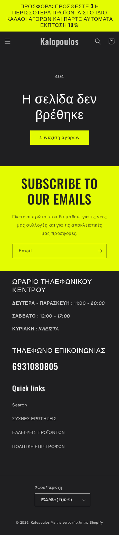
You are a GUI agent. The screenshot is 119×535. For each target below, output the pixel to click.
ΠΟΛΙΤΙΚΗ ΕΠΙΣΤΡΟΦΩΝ (38, 446)
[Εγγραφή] (99, 251)
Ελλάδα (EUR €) (56, 500)
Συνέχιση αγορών (59, 137)
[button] (7, 41)
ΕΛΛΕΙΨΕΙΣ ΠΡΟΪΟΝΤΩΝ (38, 432)
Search (19, 405)
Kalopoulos (40, 523)
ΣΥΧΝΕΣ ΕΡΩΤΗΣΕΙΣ (34, 418)
